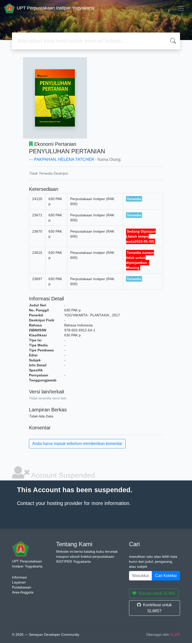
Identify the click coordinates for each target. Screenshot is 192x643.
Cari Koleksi (166, 575)
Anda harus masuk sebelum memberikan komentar (77, 443)
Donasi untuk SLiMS (157, 593)
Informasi (19, 577)
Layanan (19, 582)
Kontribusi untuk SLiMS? (157, 608)
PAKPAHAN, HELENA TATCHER (64, 159)
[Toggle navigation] (181, 8)
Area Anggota (23, 592)
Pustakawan (21, 587)
